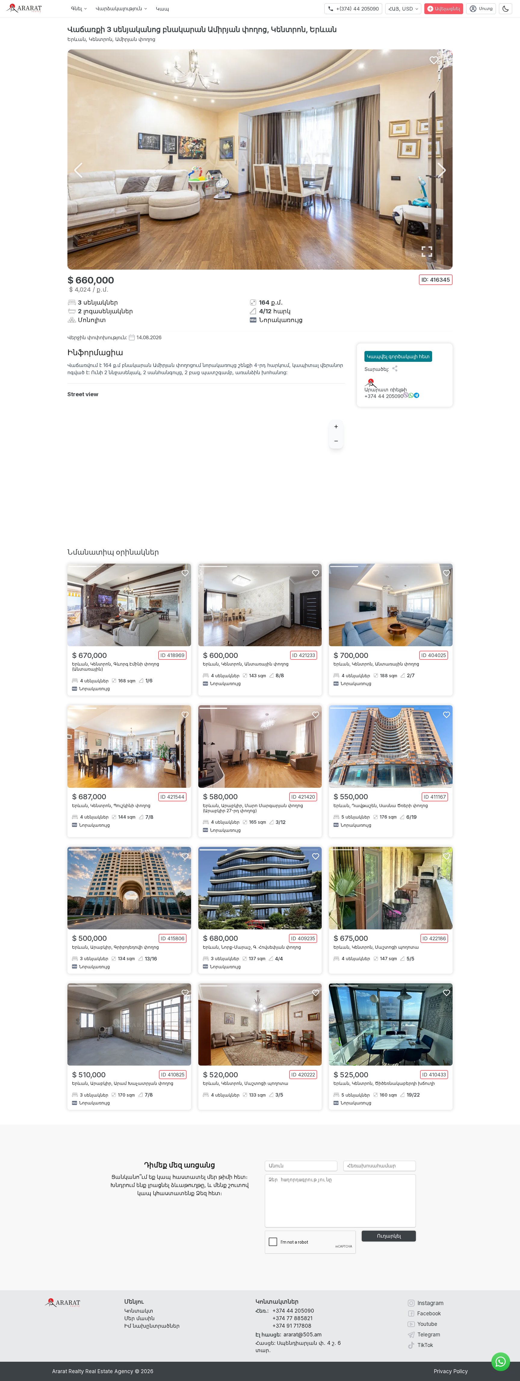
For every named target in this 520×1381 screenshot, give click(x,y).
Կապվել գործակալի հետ (398, 356)
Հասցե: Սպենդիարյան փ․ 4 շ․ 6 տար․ (298, 1346)
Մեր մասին (139, 1318)
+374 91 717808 (291, 1326)
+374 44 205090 (384, 396)
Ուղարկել (389, 1236)
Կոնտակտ (138, 1311)
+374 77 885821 (292, 1318)
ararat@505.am (288, 1335)
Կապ (162, 9)
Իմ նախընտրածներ (152, 1326)
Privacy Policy (451, 1371)
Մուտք (486, 8)
